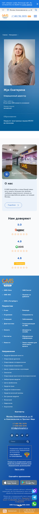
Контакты (7, 336)
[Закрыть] (37, 4)
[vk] (17, 435)
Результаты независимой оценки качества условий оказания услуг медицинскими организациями (20, 463)
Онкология (7, 372)
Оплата (7, 330)
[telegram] (22, 435)
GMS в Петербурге (11, 301)
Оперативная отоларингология (15, 362)
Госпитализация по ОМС (28, 324)
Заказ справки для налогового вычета (29, 344)
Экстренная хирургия (11, 396)
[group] (19, 161)
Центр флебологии (10, 383)
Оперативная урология (12, 359)
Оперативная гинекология (13, 366)
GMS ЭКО (7, 295)
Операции (8, 319)
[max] (12, 435)
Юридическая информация (27, 337)
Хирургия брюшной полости (13, 355)
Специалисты (27, 315)
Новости (7, 342)
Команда (25, 310)
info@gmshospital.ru (19, 428)
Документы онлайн (26, 331)
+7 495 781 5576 (19, 16)
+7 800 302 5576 (19, 426)
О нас (6, 310)
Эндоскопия (8, 407)
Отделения (8, 315)
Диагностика (9, 324)
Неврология (8, 403)
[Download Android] (28, 483)
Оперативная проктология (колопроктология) (20, 376)
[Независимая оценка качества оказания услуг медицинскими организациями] (19, 452)
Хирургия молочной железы (13, 393)
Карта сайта (19, 469)
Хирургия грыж (9, 386)
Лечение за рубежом (26, 295)
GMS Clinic (8, 290)
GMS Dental (26, 290)
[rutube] (27, 435)
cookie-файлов (27, 5)
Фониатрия (8, 400)
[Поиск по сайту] (36, 10)
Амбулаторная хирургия (12, 379)
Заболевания (27, 319)
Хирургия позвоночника (12, 390)
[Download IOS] (10, 483)
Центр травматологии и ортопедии (16, 369)
